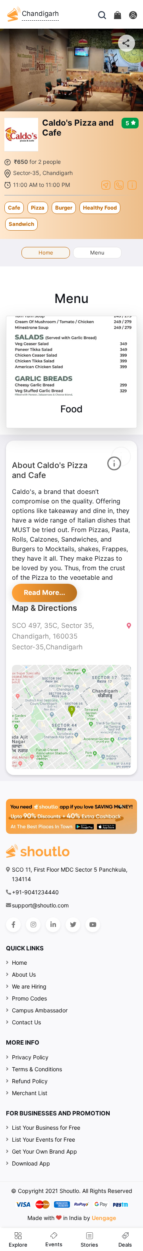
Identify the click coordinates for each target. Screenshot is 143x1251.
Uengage (104, 1217)
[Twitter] (73, 924)
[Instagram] (33, 924)
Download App (31, 1163)
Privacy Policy (30, 1057)
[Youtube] (92, 924)
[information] (132, 184)
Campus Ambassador (40, 1010)
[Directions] (105, 184)
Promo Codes (29, 998)
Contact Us (26, 1022)
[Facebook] (13, 924)
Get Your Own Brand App (44, 1151)
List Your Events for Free (43, 1139)
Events (53, 1244)
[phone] (119, 184)
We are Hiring (29, 986)
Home (46, 252)
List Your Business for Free (46, 1127)
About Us (24, 974)
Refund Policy (30, 1081)
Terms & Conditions (37, 1069)
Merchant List (29, 1093)
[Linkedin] (53, 924)
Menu (97, 252)
